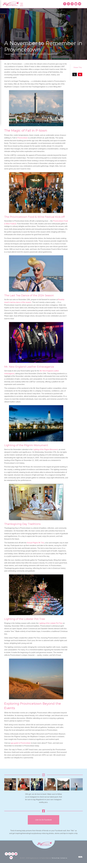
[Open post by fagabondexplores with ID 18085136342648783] (24, 784)
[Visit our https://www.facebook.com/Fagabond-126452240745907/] (64, 3)
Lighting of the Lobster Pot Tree (50, 623)
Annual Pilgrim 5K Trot (35, 543)
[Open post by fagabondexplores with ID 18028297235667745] (10, 784)
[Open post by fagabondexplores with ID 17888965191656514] (63, 784)
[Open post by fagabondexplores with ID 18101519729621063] (37, 784)
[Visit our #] (79, 3)
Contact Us (63, 858)
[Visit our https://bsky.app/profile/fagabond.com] (75, 3)
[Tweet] (74, 74)
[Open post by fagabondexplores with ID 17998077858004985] (77, 784)
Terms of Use (55, 858)
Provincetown (22, 138)
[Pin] (80, 74)
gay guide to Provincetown (21, 743)
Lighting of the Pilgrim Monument (45, 449)
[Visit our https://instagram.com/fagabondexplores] (72, 3)
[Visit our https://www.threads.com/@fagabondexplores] (68, 3)
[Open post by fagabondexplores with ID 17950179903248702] (50, 784)
